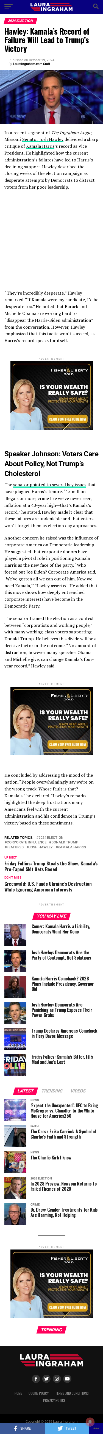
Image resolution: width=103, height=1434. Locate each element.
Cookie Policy (39, 1393)
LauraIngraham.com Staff (31, 64)
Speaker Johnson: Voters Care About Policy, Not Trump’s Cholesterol (51, 464)
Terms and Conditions (72, 1393)
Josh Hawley (41, 847)
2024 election (50, 838)
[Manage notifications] (90, 1422)
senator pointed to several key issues (49, 485)
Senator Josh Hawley (42, 139)
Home (18, 1393)
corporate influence (26, 842)
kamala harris (72, 847)
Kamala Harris (40, 146)
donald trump (64, 842)
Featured (15, 847)
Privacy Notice (54, 1400)
